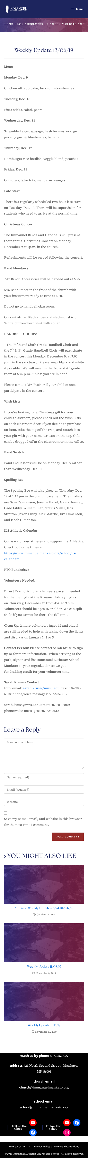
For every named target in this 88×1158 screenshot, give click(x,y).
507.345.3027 (59, 1055)
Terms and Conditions (66, 1146)
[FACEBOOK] (33, 1132)
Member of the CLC (20, 1146)
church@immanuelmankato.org (44, 1087)
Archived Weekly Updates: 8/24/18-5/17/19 (44, 908)
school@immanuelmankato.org (44, 1107)
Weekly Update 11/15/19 (44, 1025)
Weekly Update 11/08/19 (44, 967)
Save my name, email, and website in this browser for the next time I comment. (43, 821)
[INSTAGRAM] (67, 1132)
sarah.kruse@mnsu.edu (41, 688)
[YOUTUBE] (33, 1122)
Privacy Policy (42, 1146)
